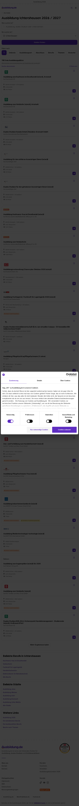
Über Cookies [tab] (65, 380)
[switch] (30, 421)
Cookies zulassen (64, 430)
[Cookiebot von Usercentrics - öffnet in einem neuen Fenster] (68, 374)
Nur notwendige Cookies (39, 430)
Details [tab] (39, 380)
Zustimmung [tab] (13, 380)
